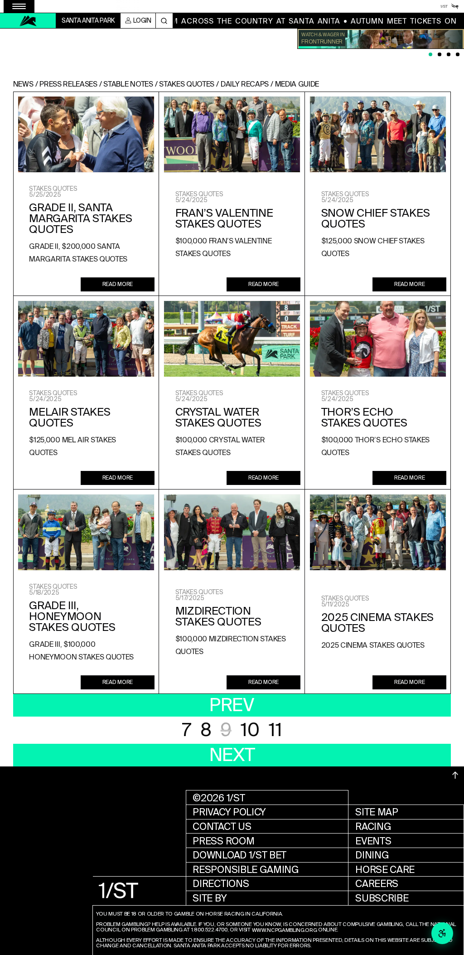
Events (373, 841)
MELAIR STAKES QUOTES (69, 417)
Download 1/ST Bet (239, 855)
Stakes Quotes (186, 84)
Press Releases (68, 84)
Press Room (223, 841)
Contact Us (222, 826)
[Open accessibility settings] (442, 933)
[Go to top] (455, 775)
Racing (373, 826)
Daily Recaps (245, 84)
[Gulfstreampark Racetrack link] (455, 6)
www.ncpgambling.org (284, 930)
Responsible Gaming (246, 869)
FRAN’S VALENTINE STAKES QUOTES (224, 218)
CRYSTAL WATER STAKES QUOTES (218, 417)
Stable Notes (128, 84)
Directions (221, 883)
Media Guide (297, 84)
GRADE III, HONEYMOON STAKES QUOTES (72, 616)
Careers (376, 883)
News (23, 84)
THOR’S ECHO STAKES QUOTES (364, 417)
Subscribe (381, 898)
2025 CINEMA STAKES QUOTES (377, 623)
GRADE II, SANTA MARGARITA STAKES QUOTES (80, 218)
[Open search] (164, 21)
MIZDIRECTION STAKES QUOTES (218, 616)
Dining (372, 855)
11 (275, 730)
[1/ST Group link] (444, 6)
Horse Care (385, 869)
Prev (232, 705)
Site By (210, 898)
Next (232, 755)
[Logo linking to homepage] (28, 20)
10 (250, 730)
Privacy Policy (229, 812)
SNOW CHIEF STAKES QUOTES (375, 218)
